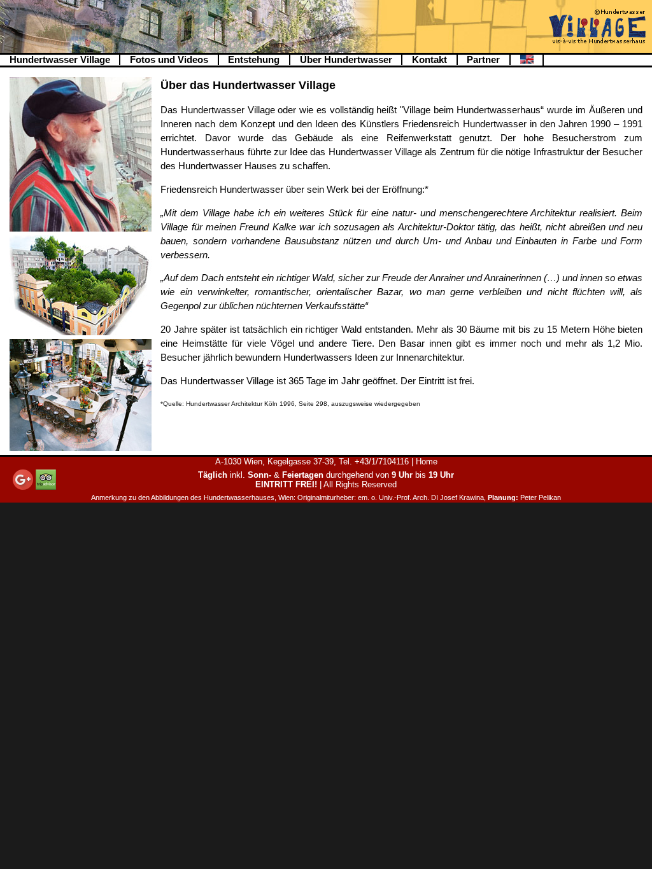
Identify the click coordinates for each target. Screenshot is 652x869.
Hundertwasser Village (60, 60)
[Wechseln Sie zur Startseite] (597, 27)
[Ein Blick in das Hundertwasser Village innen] (81, 448)
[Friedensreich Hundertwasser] (81, 228)
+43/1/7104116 (382, 461)
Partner (483, 60)
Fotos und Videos (169, 60)
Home (426, 461)
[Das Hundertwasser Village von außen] (81, 332)
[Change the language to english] (527, 60)
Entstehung (254, 60)
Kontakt (429, 60)
